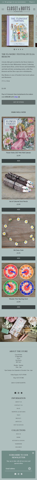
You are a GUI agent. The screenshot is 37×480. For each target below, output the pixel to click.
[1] (16, 49)
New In (18, 434)
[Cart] (34, 9)
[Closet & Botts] (18, 9)
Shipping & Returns (18, 411)
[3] (20, 49)
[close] (33, 453)
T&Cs (18, 415)
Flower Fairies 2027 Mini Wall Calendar (18, 153)
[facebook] (15, 474)
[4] (22, 49)
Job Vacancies (19, 425)
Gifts (18, 450)
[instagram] (18, 474)
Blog (18, 408)
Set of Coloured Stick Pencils (18, 201)
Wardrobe (18, 443)
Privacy (18, 418)
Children (18, 447)
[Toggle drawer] (3, 9)
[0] (14, 49)
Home (18, 437)
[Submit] (29, 468)
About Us (18, 401)
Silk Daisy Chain (18, 250)
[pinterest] (21, 474)
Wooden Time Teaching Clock (18, 299)
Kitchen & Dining (18, 440)
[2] (18, 49)
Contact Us (18, 405)
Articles (18, 421)
